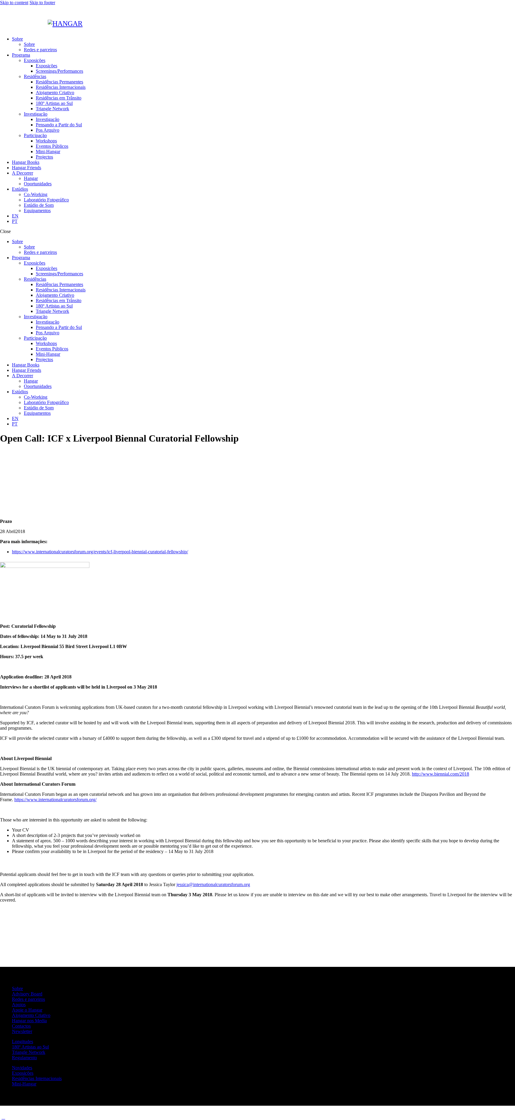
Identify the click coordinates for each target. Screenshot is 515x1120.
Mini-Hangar (24, 1083)
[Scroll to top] (3, 1117)
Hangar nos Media (29, 1020)
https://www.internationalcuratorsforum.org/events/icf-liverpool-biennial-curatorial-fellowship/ (100, 551)
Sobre (17, 988)
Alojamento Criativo (31, 1015)
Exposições (22, 1073)
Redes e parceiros (28, 999)
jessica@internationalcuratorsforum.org (213, 884)
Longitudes (22, 1041)
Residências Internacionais (37, 1078)
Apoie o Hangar (27, 1009)
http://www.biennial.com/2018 (440, 773)
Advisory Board (27, 993)
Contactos (21, 1026)
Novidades (22, 1067)
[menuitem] (15, 215)
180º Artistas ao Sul (30, 1046)
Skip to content (14, 2)
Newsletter (22, 1031)
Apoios (19, 1004)
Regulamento (24, 1057)
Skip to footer (42, 2)
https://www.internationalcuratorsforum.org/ (55, 799)
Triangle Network (28, 1052)
